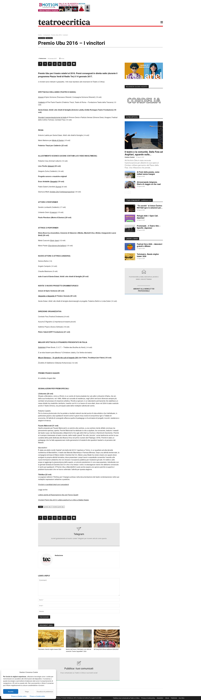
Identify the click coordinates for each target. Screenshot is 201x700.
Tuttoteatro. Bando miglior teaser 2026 (49, 649)
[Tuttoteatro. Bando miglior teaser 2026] (51, 638)
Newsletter (160, 698)
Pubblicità (174, 698)
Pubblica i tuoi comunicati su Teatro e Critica (126, 698)
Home (40, 35)
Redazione (42, 58)
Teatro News (49, 38)
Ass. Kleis (181, 698)
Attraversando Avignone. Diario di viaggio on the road (149, 183)
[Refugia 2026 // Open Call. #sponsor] (130, 218)
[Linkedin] (59, 64)
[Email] (64, 64)
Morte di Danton (58, 140)
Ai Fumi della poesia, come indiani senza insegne (148, 173)
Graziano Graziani (130, 157)
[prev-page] (126, 192)
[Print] (69, 64)
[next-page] (129, 192)
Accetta (10, 691)
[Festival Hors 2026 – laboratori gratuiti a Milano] (130, 246)
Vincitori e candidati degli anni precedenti (53, 484)
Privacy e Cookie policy (18, 696)
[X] (45, 64)
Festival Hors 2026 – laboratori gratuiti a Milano (149, 245)
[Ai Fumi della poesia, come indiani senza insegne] (130, 174)
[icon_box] (78, 534)
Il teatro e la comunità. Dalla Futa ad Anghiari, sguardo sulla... (144, 153)
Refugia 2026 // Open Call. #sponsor (147, 216)
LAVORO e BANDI (132, 239)
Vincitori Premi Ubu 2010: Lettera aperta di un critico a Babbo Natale (63, 500)
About (167, 698)
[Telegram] (74, 64)
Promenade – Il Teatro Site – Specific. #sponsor (148, 227)
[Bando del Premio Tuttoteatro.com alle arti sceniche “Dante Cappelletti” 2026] (79, 638)
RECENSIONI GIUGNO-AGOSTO (136, 87)
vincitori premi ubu (58, 507)
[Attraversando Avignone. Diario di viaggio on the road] (130, 184)
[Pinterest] (50, 64)
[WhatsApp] (55, 64)
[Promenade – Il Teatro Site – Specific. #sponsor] (130, 228)
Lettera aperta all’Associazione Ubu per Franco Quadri (58, 495)
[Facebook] (40, 64)
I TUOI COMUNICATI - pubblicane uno (138, 200)
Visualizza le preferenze (45, 691)
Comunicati (46, 35)
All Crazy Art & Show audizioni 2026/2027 (106, 649)
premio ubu (47, 507)
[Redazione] (46, 560)
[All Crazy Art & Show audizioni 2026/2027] (107, 638)
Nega (27, 691)
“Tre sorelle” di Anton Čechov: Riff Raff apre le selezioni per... (149, 206)
